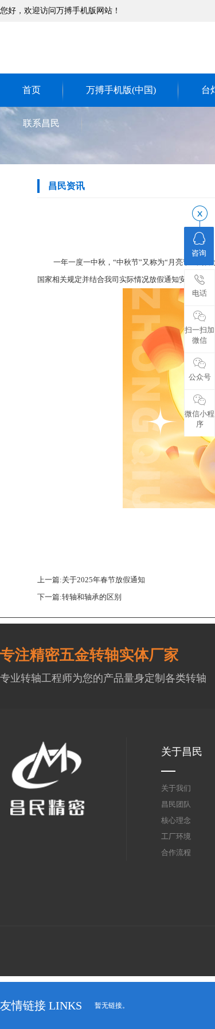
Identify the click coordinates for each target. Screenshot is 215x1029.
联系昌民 (41, 123)
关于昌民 (181, 751)
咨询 (198, 253)
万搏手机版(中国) (121, 90)
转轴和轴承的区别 (92, 597)
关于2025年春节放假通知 (103, 579)
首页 (31, 90)
